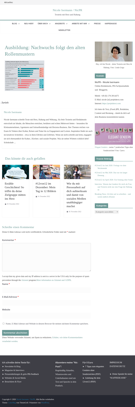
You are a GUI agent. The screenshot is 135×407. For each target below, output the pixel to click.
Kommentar (9, 240)
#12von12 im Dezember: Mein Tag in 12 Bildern (46, 187)
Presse (99, 23)
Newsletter (66, 30)
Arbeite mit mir (81, 23)
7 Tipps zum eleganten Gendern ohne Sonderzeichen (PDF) (93, 370)
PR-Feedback (33, 374)
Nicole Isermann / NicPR (67, 10)
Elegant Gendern (101, 147)
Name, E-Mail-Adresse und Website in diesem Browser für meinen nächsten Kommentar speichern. (47, 324)
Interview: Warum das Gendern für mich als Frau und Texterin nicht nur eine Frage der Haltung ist (113, 187)
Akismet (24, 280)
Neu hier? (30, 23)
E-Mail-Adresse (10, 296)
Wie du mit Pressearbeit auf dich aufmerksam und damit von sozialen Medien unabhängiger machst (77, 195)
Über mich (44, 23)
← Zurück (5, 102)
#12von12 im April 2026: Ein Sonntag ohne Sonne (114, 180)
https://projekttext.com (111, 103)
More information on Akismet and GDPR (53, 280)
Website (6, 309)
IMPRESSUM (116, 362)
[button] (18, 24)
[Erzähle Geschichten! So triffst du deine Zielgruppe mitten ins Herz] (15, 166)
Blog (16, 23)
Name (6, 284)
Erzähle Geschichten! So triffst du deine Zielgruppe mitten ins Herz (15, 191)
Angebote (61, 23)
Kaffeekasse (112, 23)
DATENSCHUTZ (117, 366)
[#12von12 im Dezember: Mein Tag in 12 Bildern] (46, 166)
